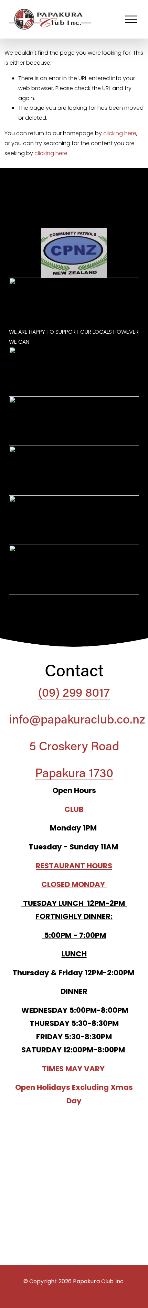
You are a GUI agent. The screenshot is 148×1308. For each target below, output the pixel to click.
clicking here (119, 133)
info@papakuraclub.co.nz (77, 719)
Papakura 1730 (74, 772)
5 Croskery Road (74, 745)
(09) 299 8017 (74, 692)
